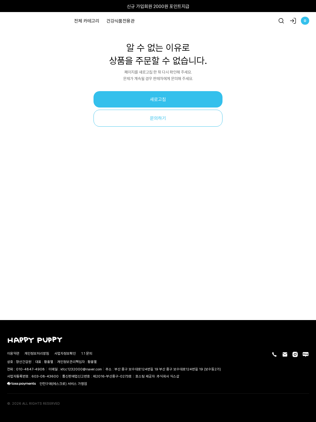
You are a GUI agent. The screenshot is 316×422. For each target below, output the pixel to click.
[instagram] (295, 354)
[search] (281, 20)
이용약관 (13, 353)
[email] (285, 354)
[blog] (305, 354)
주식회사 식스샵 (168, 376)
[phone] (274, 354)
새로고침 (158, 99)
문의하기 (158, 118)
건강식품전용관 (120, 21)
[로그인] (293, 20)
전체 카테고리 (86, 21)
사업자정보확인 (65, 353)
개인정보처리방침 (36, 353)
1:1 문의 (86, 353)
